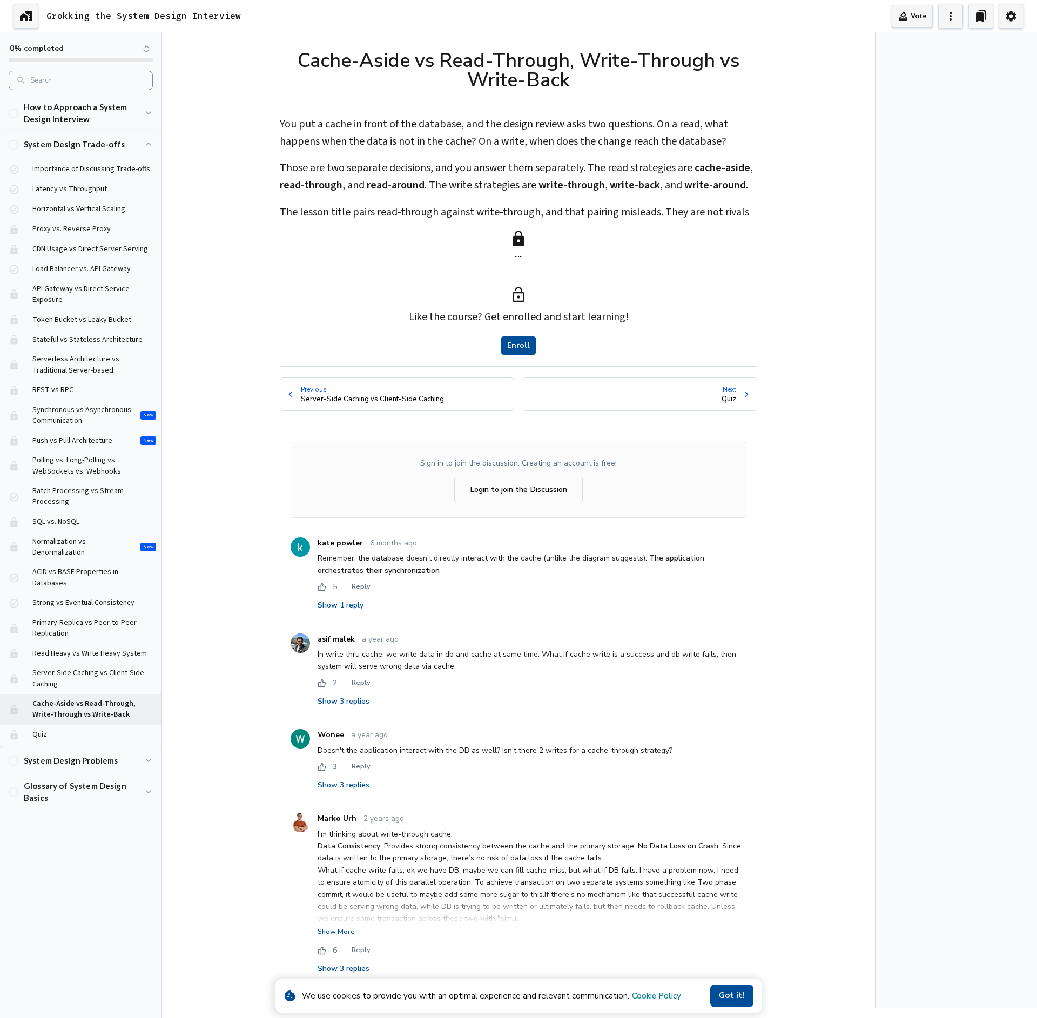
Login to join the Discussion (518, 489)
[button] (80, 113)
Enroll (518, 345)
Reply (361, 586)
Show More (336, 931)
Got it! (732, 995)
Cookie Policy (656, 995)
